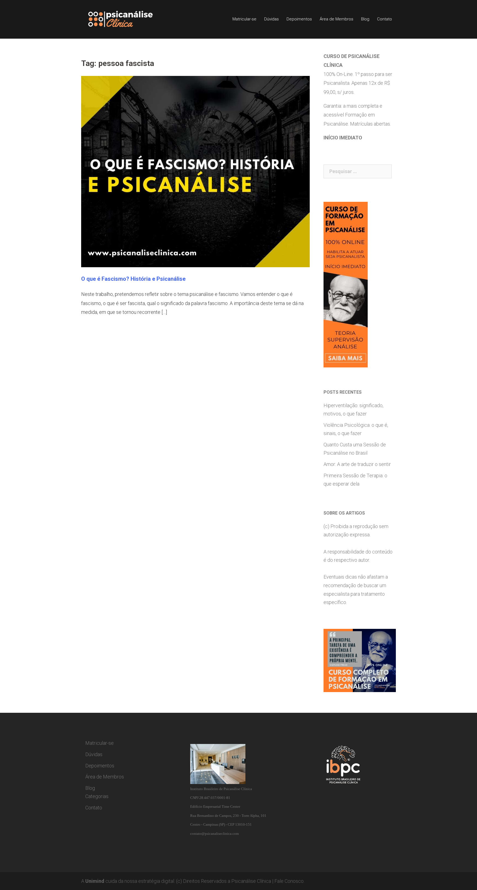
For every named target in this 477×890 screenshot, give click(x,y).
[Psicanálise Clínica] (128, 19)
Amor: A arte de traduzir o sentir (357, 464)
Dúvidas (271, 19)
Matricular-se (244, 19)
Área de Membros (336, 19)
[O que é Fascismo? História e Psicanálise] (195, 171)
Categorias (96, 796)
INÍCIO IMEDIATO (343, 138)
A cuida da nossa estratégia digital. (128, 881)
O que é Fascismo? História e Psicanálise (133, 279)
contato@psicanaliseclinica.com (214, 833)
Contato (384, 19)
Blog (365, 19)
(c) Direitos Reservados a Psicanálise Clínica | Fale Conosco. (240, 881)
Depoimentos (299, 19)
